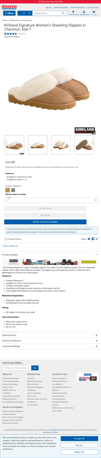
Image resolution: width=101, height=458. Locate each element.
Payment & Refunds (59, 381)
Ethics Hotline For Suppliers (13, 417)
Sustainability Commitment (12, 402)
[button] (64, 13)
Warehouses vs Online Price (63, 408)
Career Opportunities (10, 381)
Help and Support (59, 378)
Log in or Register (34, 393)
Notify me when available (45, 221)
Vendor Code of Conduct (12, 420)
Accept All (79, 438)
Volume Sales (32, 405)
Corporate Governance (11, 396)
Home (4, 20)
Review (79, 445)
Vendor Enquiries (9, 414)
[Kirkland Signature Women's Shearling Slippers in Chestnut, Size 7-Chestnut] (7, 190)
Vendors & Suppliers (12, 407)
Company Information (10, 378)
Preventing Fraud (58, 399)
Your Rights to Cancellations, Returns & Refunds (61, 387)
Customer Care (59, 374)
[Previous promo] (5, 143)
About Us (7, 374)
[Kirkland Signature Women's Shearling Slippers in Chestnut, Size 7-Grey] (13, 190)
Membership (33, 374)
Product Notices (58, 396)
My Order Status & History (37, 399)
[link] (88, 238)
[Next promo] (93, 143)
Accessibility (57, 411)
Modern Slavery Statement (12, 411)
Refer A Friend (33, 384)
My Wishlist (31, 402)
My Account (31, 396)
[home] (9, 7)
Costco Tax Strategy (10, 384)
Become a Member (59, 430)
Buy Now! (45, 215)
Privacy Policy (7, 387)
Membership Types (34, 381)
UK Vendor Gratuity (10, 423)
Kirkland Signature (9, 399)
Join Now (30, 378)
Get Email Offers (12, 363)
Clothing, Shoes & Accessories (20, 20)
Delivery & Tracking (59, 393)
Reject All (79, 452)
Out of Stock (45, 208)
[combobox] (25, 13)
